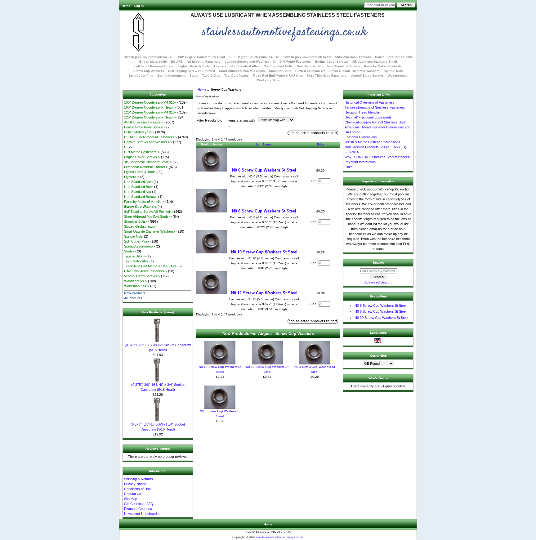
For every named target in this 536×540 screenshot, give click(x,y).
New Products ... (136, 293)
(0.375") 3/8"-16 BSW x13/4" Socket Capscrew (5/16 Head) (158, 426)
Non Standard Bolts (278, 66)
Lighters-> (131, 177)
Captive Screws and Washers (247, 61)
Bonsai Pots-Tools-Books (394, 57)
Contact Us (132, 494)
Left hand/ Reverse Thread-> (146, 167)
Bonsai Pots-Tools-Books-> (144, 127)
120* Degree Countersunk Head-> (150, 117)
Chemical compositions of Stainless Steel (375, 122)
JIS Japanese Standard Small (374, 61)
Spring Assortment (171, 75)
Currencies (378, 355)
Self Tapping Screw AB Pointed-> (148, 211)
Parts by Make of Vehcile (383, 66)
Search (378, 262)
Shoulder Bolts (280, 71)
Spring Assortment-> (139, 246)
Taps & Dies (211, 75)
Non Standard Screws (343, 66)
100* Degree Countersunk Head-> (150, 107)
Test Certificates (236, 75)
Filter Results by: (209, 120)
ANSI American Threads (353, 57)
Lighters (220, 66)
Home (126, 5)
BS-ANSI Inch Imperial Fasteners (196, 61)
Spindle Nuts (393, 71)
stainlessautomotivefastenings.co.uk (279, 537)
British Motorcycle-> (139, 132)
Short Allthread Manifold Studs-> (148, 216)
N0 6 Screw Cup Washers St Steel (264, 170)
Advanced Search (377, 282)
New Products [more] (157, 312)
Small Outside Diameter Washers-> (150, 231)
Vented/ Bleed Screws (367, 75)
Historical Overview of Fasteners (369, 102)
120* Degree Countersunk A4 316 (254, 57)
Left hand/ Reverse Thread (154, 66)
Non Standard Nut (310, 66)
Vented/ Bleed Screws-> (142, 276)
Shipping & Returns (138, 479)
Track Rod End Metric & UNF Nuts (278, 75)
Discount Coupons (138, 509)
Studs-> (130, 251)
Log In (139, 5)
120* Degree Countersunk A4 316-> (151, 112)
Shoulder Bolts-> (136, 221)
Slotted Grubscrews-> (140, 226)
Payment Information (360, 162)
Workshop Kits (268, 80)
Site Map (130, 499)
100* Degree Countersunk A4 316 (148, 57)
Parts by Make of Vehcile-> (144, 201)
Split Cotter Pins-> (137, 241)
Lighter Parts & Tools (194, 66)
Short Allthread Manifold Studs (242, 71)
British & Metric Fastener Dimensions (372, 142)
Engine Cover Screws (331, 61)
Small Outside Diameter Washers (354, 71)
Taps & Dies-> (134, 256)
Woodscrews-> (135, 281)
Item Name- (264, 144)
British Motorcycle (153, 61)
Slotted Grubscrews (310, 71)
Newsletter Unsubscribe (142, 513)
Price (320, 144)
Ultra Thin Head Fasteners (326, 75)
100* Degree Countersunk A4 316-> (151, 102)
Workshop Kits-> (136, 286)
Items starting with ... (241, 122)
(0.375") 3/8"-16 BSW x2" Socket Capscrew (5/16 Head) (158, 347)
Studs (194, 75)
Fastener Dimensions (361, 137)
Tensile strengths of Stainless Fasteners (375, 107)
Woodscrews (397, 75)
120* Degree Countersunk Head (307, 57)
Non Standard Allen (245, 66)
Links (349, 167)
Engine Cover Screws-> (142, 157)
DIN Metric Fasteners (295, 61)
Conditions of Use (137, 489)
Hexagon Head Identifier (363, 112)
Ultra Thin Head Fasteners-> (145, 271)
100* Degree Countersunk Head (201, 57)
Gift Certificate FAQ (138, 504)
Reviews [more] (157, 448)
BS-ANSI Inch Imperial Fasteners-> (150, 137)
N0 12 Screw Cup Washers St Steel (264, 293)
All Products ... (135, 298)
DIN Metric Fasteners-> (142, 152)
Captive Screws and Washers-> (148, 142)
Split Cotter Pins (141, 75)
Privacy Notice (135, 484)
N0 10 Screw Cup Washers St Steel (264, 252)
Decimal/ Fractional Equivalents (368, 117)
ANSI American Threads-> (143, 122)
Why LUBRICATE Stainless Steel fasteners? (378, 157)
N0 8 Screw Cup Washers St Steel (264, 211)
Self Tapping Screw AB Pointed (191, 71)
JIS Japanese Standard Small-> (148, 162)
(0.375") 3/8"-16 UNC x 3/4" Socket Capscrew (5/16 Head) (158, 387)
